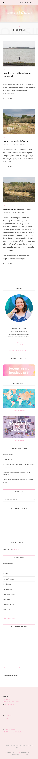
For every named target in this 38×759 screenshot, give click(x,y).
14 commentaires (21, 80)
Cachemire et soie (8, 604)
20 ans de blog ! (8, 459)
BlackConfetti (7, 584)
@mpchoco (16, 549)
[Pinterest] (8, 98)
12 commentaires (19, 144)
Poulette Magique (8, 579)
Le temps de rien (8, 454)
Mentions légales (10, 729)
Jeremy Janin (7, 569)
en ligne (11, 675)
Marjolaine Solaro (8, 574)
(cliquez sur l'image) (19, 410)
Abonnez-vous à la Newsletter (19, 350)
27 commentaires (18, 212)
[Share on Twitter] (6, 98)
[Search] (34, 2)
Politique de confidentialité (13, 732)
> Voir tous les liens (9, 618)
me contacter (19, 345)
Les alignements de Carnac (16, 141)
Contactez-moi (9, 704)
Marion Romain (7, 589)
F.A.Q (6, 718)
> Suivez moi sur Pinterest (11, 668)
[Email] (11, 98)
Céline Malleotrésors (9, 594)
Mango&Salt (6, 599)
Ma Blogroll (8, 715)
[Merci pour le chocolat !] (19, 13)
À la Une (5, 69)
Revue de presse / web (11, 702)
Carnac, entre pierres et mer (17, 209)
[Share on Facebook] (3, 98)
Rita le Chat (6, 609)
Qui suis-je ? (8, 699)
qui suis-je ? (20, 342)
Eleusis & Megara (8, 563)
